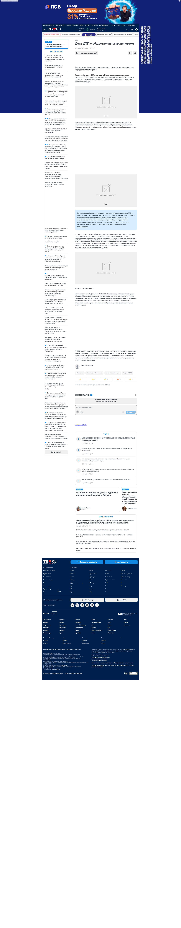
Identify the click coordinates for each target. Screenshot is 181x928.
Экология (124, 580)
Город (72, 580)
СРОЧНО (48, 41)
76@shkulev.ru (63, 665)
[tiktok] (97, 605)
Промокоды (131, 25)
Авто (72, 571)
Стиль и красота (126, 574)
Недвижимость (48, 25)
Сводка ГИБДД (127, 373)
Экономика (125, 583)
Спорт (123, 571)
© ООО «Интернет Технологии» (73, 673)
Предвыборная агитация (51, 589)
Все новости (56, 52)
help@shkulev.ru (56, 669)
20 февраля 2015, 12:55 (81, 48)
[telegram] (72, 605)
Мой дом (92, 583)
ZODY (118, 25)
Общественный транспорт (94, 373)
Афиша (87, 25)
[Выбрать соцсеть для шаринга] (135, 53)
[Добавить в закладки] (130, 53)
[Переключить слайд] (79, 102)
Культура (92, 577)
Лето (91, 580)
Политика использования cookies (101, 657)
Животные (74, 589)
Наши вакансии (48, 583)
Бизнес (73, 574)
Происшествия (110, 580)
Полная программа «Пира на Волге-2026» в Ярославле (54, 45)
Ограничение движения (113, 373)
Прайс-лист (47, 574)
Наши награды (48, 580)
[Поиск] (127, 29)
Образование (93, 592)
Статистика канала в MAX (52, 592)
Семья (107, 592)
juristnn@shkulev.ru (48, 668)
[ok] (82, 605)
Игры (123, 25)
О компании (47, 577)
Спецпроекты (125, 586)
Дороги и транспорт (77, 583)
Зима (91, 571)
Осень (107, 574)
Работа (107, 583)
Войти (81, 412)
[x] (92, 605)
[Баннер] (89, 34)
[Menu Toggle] (44, 29)
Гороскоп (94, 25)
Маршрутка (80, 373)
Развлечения (109, 586)
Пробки (112, 25)
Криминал (92, 574)
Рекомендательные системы (99, 660)
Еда (72, 586)
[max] (87, 605)
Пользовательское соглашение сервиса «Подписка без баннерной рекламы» (112, 663)
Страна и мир (125, 577)
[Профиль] (136, 29)
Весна (72, 577)
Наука (91, 586)
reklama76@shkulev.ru (129, 649)
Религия (108, 589)
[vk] (77, 605)
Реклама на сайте (49, 571)
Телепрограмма (77, 25)
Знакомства (60, 25)
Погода (68, 25)
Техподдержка (48, 586)
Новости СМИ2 (81, 425)
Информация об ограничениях (100, 655)
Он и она (108, 571)
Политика (108, 577)
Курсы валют (104, 25)
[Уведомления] (132, 29)
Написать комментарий (88, 53)
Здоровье (74, 592)
